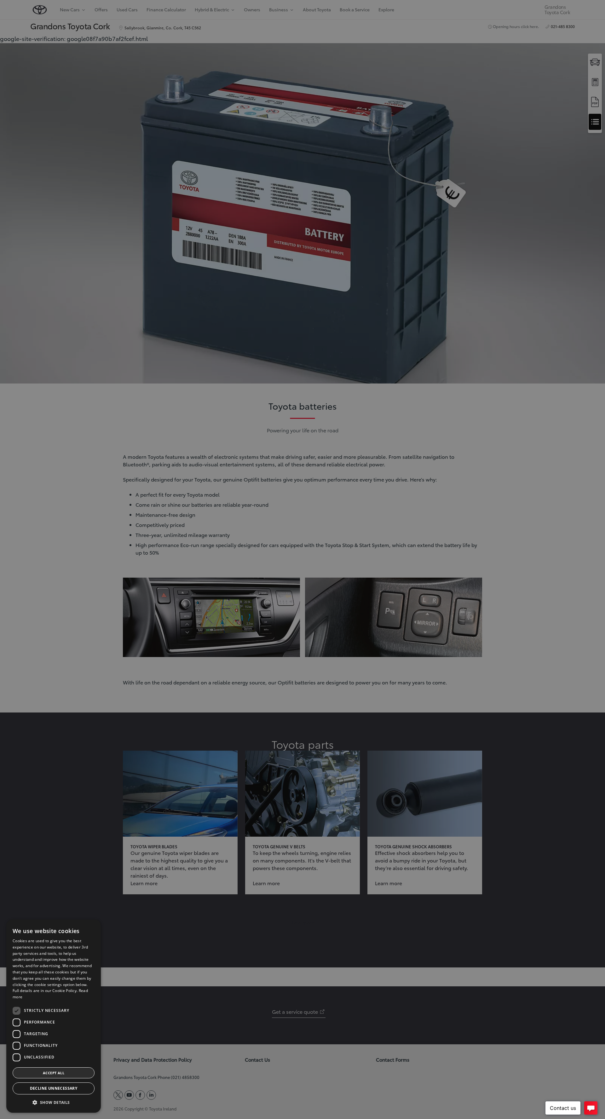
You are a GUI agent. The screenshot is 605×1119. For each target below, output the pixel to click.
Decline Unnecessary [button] (54, 1088)
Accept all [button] (53, 1072)
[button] (54, 1102)
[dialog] (53, 1016)
